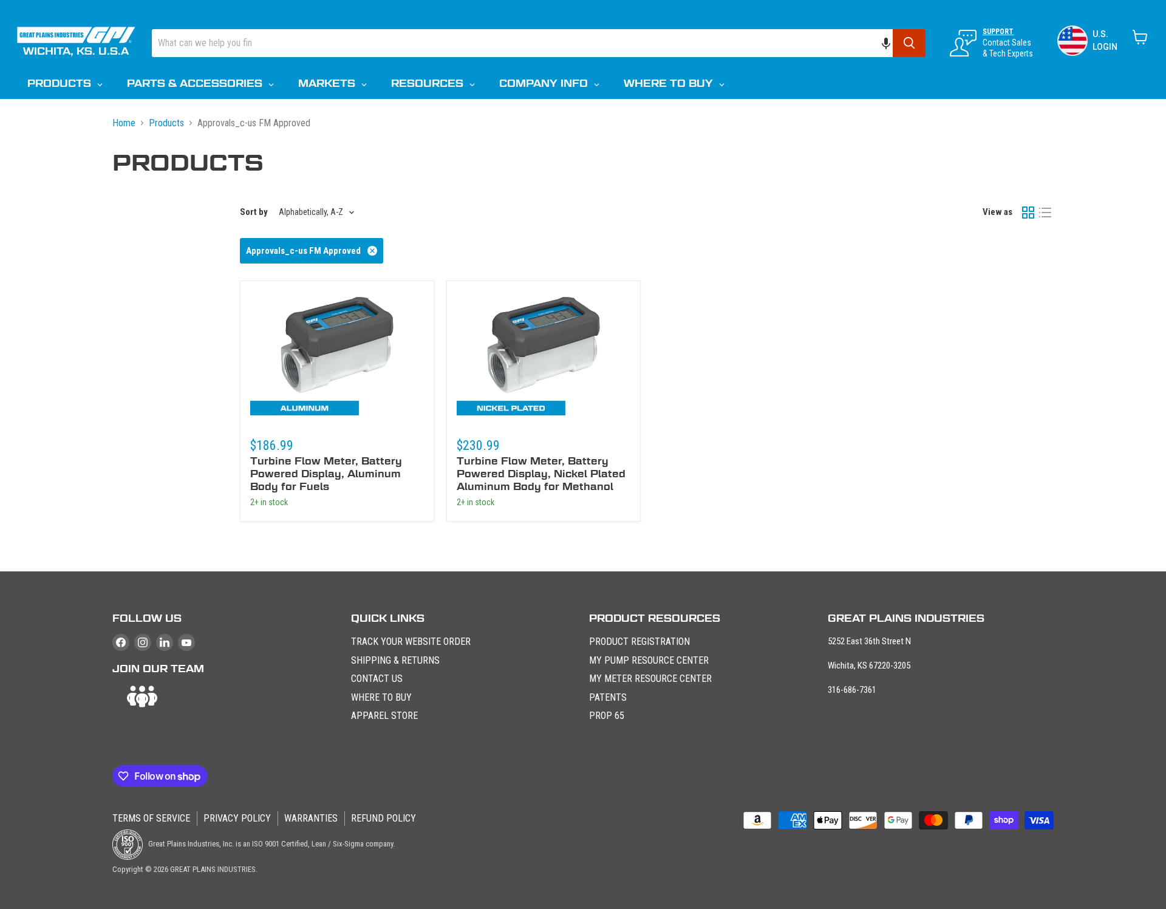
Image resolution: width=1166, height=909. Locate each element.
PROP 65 (606, 715)
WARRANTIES (311, 818)
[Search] (909, 43)
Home (123, 123)
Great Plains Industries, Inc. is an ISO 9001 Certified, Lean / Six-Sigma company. (270, 843)
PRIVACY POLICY (237, 818)
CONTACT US (377, 678)
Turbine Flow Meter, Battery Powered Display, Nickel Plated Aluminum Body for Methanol (541, 473)
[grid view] (1028, 212)
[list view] (1045, 212)
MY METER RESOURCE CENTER (650, 678)
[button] (892, 43)
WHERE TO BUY (381, 697)
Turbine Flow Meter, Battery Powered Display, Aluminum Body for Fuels (326, 473)
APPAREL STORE (384, 715)
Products (166, 123)
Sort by (254, 211)
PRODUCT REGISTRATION (639, 641)
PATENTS (608, 697)
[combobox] (522, 43)
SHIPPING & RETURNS (395, 660)
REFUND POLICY (383, 818)
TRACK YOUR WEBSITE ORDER (411, 641)
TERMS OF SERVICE (151, 818)
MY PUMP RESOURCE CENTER (649, 660)
